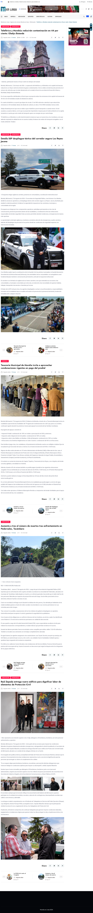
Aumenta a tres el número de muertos (19, 507)
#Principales (15, 26)
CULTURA (50, 16)
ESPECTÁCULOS (40, 16)
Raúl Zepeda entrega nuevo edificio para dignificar (19, 664)
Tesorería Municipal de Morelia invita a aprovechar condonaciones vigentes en (28, 1)
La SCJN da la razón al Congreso (20, 874)
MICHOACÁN (21, 16)
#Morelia (4, 361)
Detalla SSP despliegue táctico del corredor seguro (51, 508)
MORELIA (13, 16)
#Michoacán (5, 26)
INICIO (6, 16)
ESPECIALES (58, 16)
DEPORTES (30, 16)
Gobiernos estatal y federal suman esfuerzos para (51, 347)
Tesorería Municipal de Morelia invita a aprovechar (20, 347)
